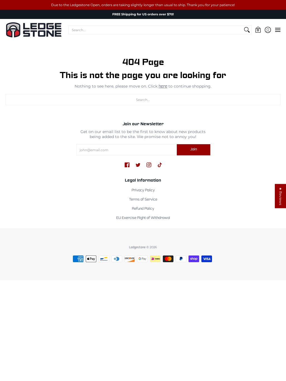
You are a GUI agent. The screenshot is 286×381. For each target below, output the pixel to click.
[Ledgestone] (33, 30)
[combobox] (155, 30)
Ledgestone (137, 247)
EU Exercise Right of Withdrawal (143, 218)
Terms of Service (143, 199)
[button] (258, 30)
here (163, 86)
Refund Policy (143, 209)
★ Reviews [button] (280, 196)
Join (193, 149)
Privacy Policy (143, 190)
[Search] (246, 30)
